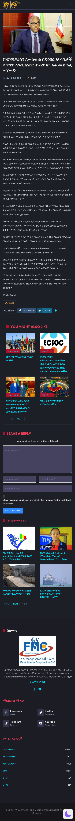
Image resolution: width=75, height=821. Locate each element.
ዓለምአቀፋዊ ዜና (10, 756)
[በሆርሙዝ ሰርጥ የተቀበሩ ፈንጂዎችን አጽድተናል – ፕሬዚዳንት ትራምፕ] (56, 575)
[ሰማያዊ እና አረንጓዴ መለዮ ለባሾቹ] (20, 343)
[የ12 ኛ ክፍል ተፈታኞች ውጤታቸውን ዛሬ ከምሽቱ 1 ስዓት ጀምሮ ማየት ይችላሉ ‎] (19, 538)
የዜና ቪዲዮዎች (9, 763)
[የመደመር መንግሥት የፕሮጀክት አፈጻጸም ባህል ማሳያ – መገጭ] (19, 575)
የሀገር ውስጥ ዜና (13, 351)
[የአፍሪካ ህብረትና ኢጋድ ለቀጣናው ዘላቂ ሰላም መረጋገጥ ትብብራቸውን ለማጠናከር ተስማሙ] (20, 387)
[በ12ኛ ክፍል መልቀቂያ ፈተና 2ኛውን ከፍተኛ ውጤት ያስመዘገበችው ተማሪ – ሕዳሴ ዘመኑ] (56, 538)
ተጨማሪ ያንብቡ (37, 682)
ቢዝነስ (5, 778)
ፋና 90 (5, 785)
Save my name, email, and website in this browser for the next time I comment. (37, 502)
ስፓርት (6, 771)
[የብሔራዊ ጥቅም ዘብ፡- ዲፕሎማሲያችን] (54, 387)
